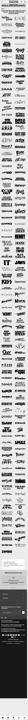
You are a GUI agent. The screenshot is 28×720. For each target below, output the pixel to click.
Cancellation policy (17, 643)
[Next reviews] (24, 564)
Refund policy (5, 641)
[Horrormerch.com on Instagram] (5, 618)
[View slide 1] (12, 587)
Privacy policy (10, 641)
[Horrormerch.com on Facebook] (2, 618)
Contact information (10, 643)
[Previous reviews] (2, 564)
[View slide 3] (15, 587)
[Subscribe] (23, 612)
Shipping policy (21, 641)
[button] (13, 564)
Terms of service (16, 641)
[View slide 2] (13, 587)
